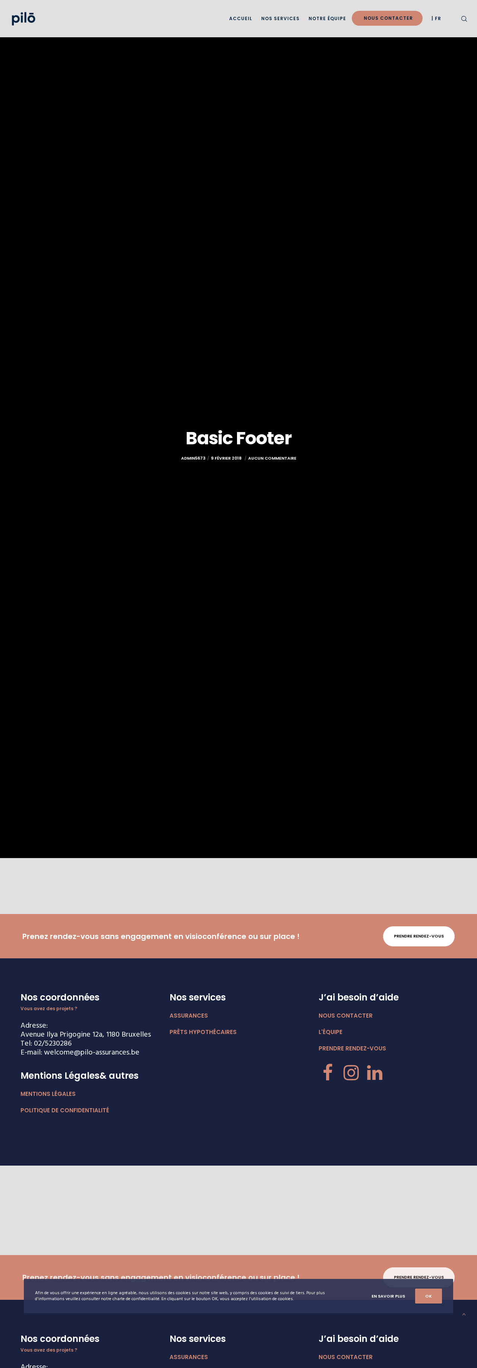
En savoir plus (388, 1296)
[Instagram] (351, 1072)
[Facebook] (328, 1072)
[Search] (459, 18)
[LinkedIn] (374, 1072)
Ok (428, 1296)
